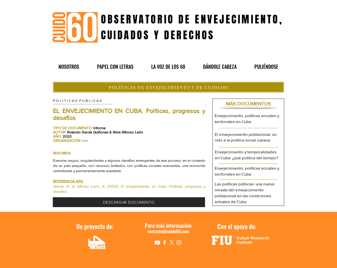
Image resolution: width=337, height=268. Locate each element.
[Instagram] (179, 242)
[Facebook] (164, 242)
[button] (69, 66)
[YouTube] (157, 242)
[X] (171, 242)
